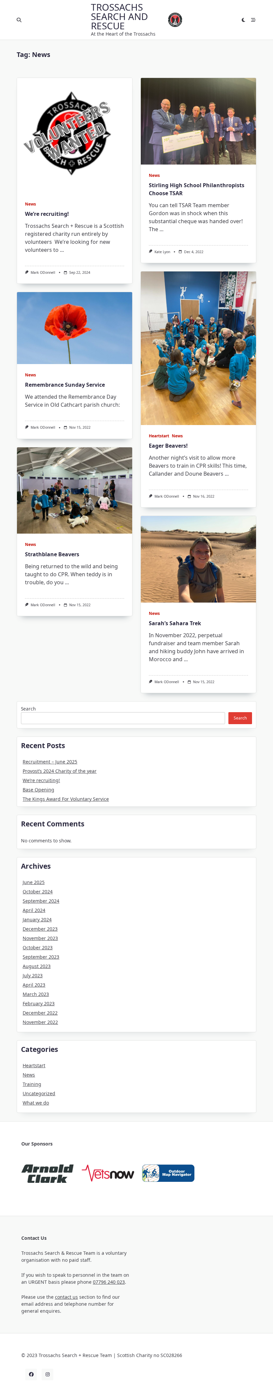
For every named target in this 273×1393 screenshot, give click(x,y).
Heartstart (159, 436)
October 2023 (38, 947)
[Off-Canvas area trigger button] (254, 20)
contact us (66, 1297)
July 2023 (33, 975)
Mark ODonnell (43, 272)
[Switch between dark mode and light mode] (244, 20)
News (30, 204)
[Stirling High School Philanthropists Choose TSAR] (198, 121)
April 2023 (34, 985)
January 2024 (37, 919)
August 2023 (37, 966)
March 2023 (36, 994)
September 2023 (41, 957)
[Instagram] (47, 1374)
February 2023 (39, 1003)
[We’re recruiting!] (74, 135)
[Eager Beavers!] (198, 348)
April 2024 (34, 910)
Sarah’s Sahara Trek (175, 623)
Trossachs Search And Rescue (119, 16)
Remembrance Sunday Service (65, 384)
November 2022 (40, 1022)
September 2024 (41, 901)
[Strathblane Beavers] (74, 490)
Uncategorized (39, 1093)
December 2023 (40, 929)
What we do (36, 1103)
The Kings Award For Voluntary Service (66, 799)
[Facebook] (31, 1374)
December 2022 (40, 1013)
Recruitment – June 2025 (50, 761)
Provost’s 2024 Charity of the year (60, 771)
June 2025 (34, 882)
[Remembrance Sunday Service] (74, 328)
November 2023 (40, 938)
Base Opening (38, 789)
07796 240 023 (109, 1282)
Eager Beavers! (168, 445)
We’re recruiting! (47, 214)
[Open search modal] (19, 20)
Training (32, 1084)
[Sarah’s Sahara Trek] (198, 559)
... (62, 249)
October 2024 (38, 891)
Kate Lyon (162, 251)
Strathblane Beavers (52, 554)
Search (28, 708)
